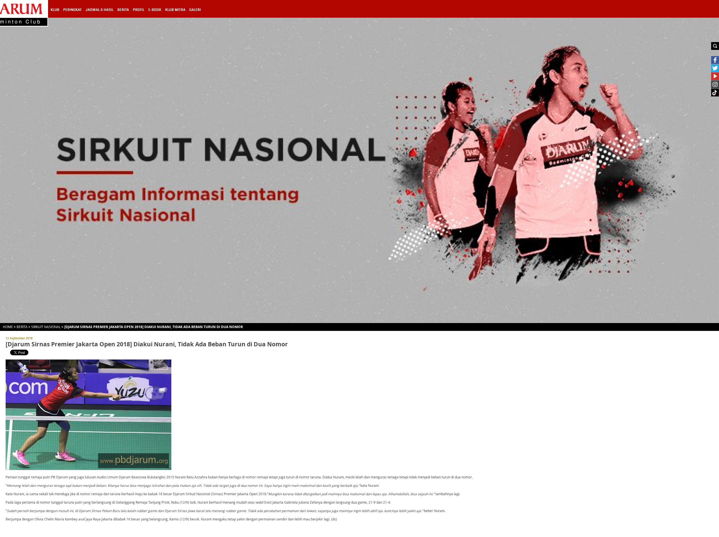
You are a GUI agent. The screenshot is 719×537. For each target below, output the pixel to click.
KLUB (55, 9)
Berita (22, 326)
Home (8, 326)
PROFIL (138, 9)
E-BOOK (154, 9)
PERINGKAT (72, 9)
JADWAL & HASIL (99, 9)
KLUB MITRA (175, 9)
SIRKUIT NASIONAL (46, 326)
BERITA (123, 9)
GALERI (195, 9)
